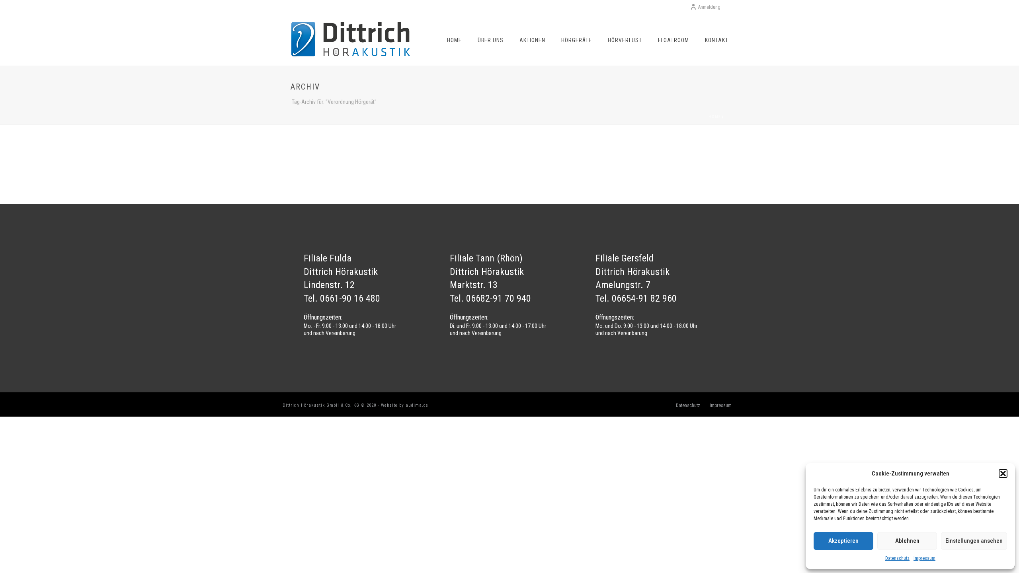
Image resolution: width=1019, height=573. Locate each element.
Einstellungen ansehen (974, 540)
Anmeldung (709, 7)
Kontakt (716, 40)
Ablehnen (907, 540)
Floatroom (673, 40)
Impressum (924, 558)
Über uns (491, 40)
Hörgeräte (576, 40)
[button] (1003, 473)
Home (454, 40)
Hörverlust (625, 40)
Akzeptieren (843, 540)
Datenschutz (897, 558)
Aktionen (532, 40)
